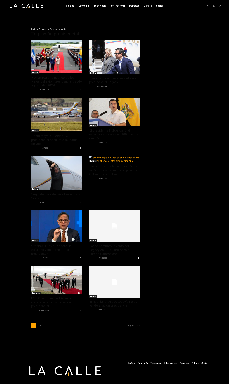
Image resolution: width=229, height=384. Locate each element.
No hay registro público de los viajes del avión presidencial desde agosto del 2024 (56, 81)
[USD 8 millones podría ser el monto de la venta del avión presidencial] (56, 280)
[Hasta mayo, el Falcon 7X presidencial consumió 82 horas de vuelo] (56, 115)
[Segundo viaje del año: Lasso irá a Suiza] (56, 173)
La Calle (35, 89)
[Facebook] (207, 5)
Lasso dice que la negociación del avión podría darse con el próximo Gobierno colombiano (113, 170)
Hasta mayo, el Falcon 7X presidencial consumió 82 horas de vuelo (54, 140)
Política (35, 72)
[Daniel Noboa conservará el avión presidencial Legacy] (114, 57)
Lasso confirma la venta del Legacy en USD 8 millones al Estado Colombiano (109, 250)
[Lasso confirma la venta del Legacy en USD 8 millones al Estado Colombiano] (114, 226)
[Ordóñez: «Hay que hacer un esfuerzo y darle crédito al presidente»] (56, 226)
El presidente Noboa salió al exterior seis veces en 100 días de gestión (113, 134)
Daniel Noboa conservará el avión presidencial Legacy (113, 80)
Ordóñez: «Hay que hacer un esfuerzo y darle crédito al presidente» (51, 250)
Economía (36, 293)
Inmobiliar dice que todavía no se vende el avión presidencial (113, 303)
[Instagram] (213, 5)
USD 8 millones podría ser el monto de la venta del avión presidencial (51, 302)
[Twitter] (220, 5)
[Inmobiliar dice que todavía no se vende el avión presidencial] (114, 282)
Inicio (33, 29)
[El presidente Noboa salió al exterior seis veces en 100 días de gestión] (114, 112)
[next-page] (46, 325)
